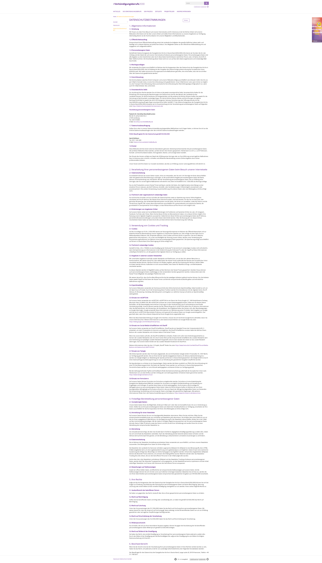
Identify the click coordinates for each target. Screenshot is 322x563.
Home (114, 16)
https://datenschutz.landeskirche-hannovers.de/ (147, 106)
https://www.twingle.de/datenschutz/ (141, 375)
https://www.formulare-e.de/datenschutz (187, 393)
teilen (186, 20)
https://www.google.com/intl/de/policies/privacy (144, 322)
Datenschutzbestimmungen (126, 16)
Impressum (116, 25)
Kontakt (129, 559)
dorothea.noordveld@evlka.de (143, 122)
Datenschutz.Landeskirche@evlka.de (145, 142)
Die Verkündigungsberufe (132, 11)
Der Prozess (148, 11)
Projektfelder (169, 11)
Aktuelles (116, 11)
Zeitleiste (158, 11)
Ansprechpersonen (184, 11)
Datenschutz (123, 559)
